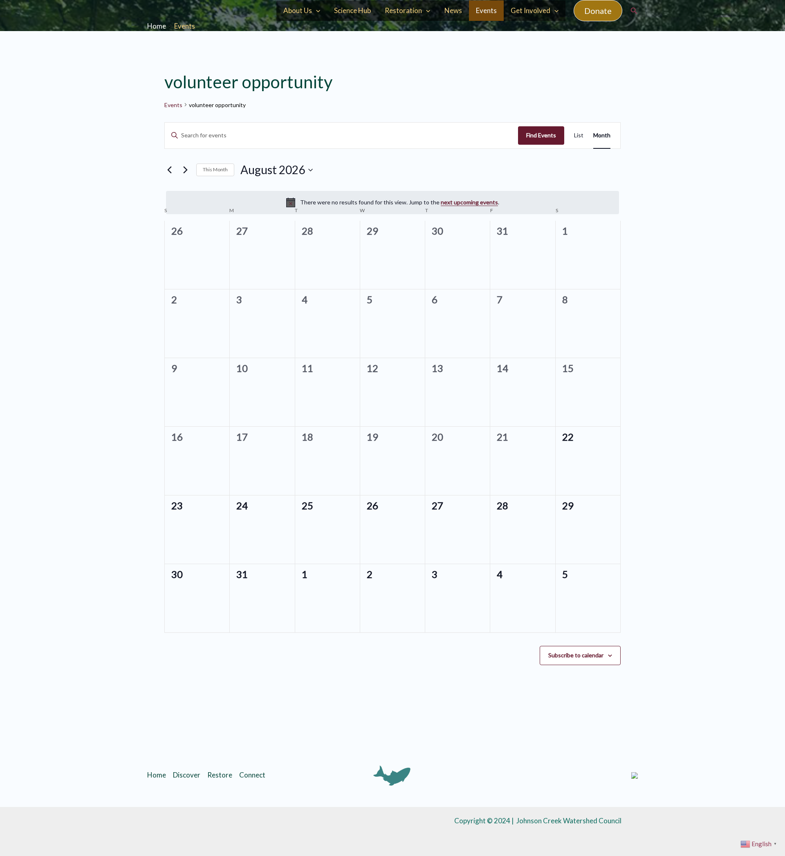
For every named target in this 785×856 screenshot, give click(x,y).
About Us (297, 10)
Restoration (403, 10)
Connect (252, 775)
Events (486, 10)
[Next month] (185, 170)
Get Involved (530, 10)
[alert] (392, 202)
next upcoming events (469, 202)
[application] (316, 10)
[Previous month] (169, 170)
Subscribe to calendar (575, 655)
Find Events (541, 135)
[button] (598, 10)
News (453, 10)
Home (156, 775)
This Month (215, 169)
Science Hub (352, 10)
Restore (219, 775)
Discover (186, 775)
